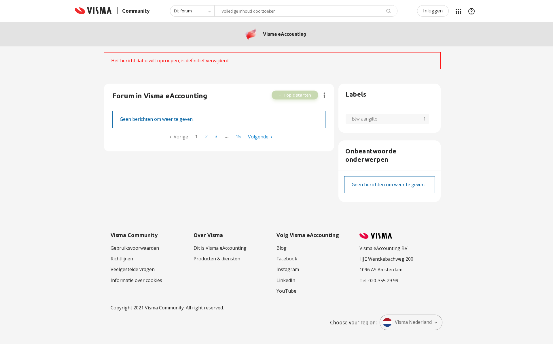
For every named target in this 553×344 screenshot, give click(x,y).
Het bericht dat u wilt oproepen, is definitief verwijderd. (170, 60)
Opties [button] (324, 95)
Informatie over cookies (136, 280)
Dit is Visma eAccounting (220, 248)
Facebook (286, 258)
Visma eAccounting (284, 34)
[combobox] (305, 11)
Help (471, 11)
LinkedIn (285, 280)
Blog (281, 248)
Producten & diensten (217, 258)
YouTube (286, 291)
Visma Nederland (413, 322)
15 (238, 136)
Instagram (287, 269)
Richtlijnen (122, 258)
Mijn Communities (458, 11)
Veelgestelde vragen (133, 269)
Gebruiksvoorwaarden (135, 248)
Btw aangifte (364, 119)
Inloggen (433, 10)
